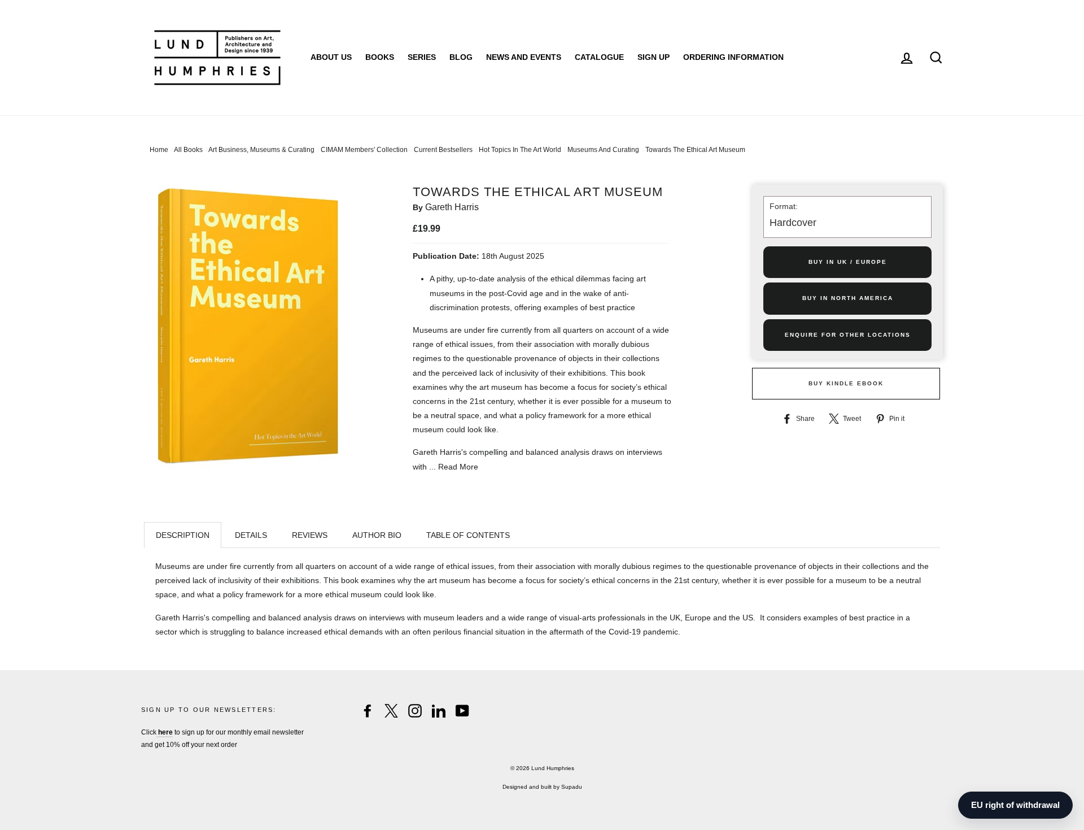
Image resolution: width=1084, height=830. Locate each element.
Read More (458, 466)
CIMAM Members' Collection (364, 150)
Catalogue (599, 57)
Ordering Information (733, 57)
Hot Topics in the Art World (520, 150)
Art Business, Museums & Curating (261, 150)
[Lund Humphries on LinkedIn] (438, 711)
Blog (461, 57)
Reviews (309, 535)
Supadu (571, 787)
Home (159, 150)
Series (422, 57)
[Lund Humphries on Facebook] (367, 711)
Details (251, 535)
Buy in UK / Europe (847, 262)
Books (379, 57)
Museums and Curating (603, 150)
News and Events (523, 57)
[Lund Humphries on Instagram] (415, 711)
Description (182, 535)
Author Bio (376, 535)
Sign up (653, 57)
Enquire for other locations (848, 335)
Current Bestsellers (443, 150)
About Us (331, 57)
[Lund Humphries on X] (391, 711)
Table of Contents (468, 535)
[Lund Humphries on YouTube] (462, 711)
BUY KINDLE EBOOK (846, 383)
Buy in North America (847, 298)
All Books (188, 150)
